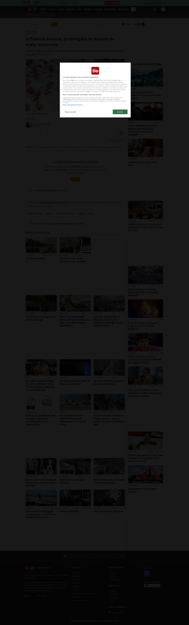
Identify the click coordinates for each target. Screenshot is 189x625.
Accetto (120, 112)
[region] (95, 90)
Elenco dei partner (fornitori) (72, 105)
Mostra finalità (70, 112)
